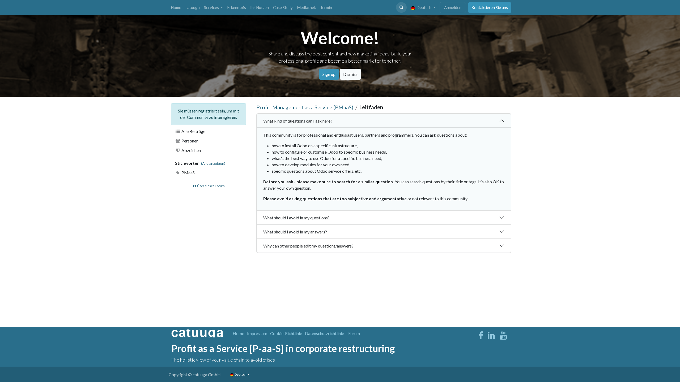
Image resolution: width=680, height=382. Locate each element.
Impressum (257, 333)
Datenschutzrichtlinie (324, 333)
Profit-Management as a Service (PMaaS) (304, 107)
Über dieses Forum (211, 186)
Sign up (328, 74)
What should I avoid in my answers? (295, 231)
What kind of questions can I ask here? (297, 120)
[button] (401, 7)
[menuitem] (176, 7)
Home (238, 333)
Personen (189, 140)
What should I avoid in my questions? (296, 217)
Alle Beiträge (193, 131)
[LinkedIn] (491, 335)
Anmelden (452, 7)
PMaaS (188, 172)
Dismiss (350, 74)
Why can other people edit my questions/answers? (308, 245)
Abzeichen (191, 150)
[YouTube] (503, 335)
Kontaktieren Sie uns (489, 7)
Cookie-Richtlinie (286, 333)
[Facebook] (480, 335)
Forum (354, 333)
